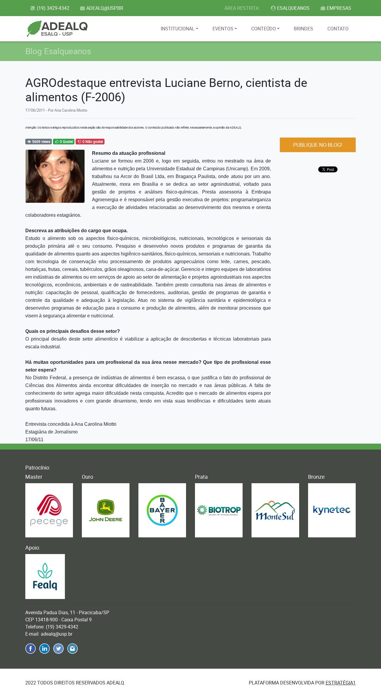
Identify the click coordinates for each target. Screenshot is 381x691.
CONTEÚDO (263, 28)
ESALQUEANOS (293, 8)
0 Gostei (66, 141)
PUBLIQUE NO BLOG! (317, 144)
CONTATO (338, 28)
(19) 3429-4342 (53, 8)
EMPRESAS (339, 8)
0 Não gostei (92, 141)
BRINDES (303, 28)
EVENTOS (223, 28)
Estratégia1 (341, 682)
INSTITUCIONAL (178, 28)
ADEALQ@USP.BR (104, 8)
